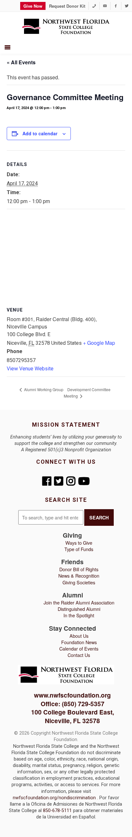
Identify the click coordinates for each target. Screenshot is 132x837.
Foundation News (79, 642)
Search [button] (99, 517)
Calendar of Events (78, 648)
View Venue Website (30, 369)
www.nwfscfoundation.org (72, 695)
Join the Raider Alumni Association (79, 602)
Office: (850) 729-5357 (72, 703)
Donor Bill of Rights (78, 569)
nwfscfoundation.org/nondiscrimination (55, 798)
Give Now (32, 6)
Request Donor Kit (67, 6)
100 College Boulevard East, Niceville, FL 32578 (72, 716)
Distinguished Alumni (79, 608)
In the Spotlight (78, 615)
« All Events (21, 62)
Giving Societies (78, 582)
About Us (79, 635)
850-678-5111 (58, 810)
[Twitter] (126, 6)
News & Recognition (78, 575)
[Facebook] (116, 6)
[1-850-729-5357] (94, 6)
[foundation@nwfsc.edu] (105, 6)
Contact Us (79, 654)
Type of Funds (78, 549)
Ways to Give (78, 542)
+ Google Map (99, 342)
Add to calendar (39, 133)
